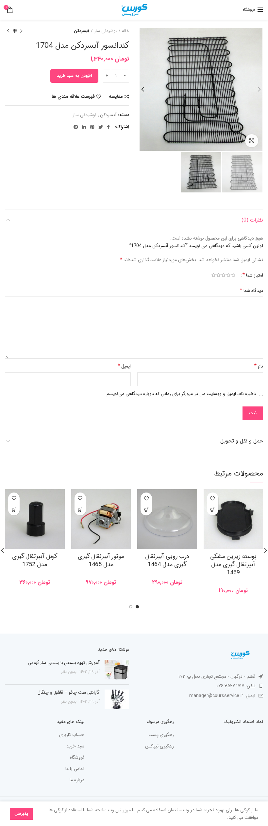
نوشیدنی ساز (105, 31)
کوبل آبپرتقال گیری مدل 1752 (35, 560)
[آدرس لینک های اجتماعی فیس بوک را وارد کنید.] (108, 127)
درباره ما (77, 780)
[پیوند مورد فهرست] (201, 686)
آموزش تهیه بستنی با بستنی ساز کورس (64, 662)
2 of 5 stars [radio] (228, 275)
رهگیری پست (161, 735)
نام (258, 366)
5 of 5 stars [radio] (213, 275)
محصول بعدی (8, 31)
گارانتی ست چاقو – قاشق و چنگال (69, 692)
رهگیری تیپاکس (159, 746)
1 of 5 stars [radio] (233, 275)
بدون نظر (68, 672)
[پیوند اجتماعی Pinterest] (92, 127)
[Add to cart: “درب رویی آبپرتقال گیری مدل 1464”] (146, 509)
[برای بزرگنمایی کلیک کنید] (251, 140)
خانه (125, 31)
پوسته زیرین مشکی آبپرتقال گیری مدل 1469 (233, 564)
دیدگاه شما (251, 290)
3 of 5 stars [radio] (223, 275)
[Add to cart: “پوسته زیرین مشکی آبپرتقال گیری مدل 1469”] (212, 509)
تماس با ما (74, 769)
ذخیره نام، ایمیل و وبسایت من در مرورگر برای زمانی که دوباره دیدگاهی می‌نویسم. (180, 393)
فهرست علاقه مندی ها (73, 96)
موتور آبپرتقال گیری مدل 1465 (101, 560)
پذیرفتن (21, 814)
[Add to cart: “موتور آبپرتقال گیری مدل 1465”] (80, 509)
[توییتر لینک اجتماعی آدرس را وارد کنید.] (100, 127)
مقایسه (116, 96)
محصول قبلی (21, 31)
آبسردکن (81, 31)
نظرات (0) (252, 220)
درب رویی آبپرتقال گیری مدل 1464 (167, 560)
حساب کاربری (71, 735)
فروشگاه (77, 757)
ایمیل (124, 366)
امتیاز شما (253, 275)
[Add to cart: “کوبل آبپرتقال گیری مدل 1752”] (14, 509)
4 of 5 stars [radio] (218, 275)
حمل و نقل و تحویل (241, 441)
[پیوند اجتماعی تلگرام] (76, 127)
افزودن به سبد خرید (74, 75)
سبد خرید (75, 746)
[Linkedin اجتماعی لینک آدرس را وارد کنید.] (84, 127)
